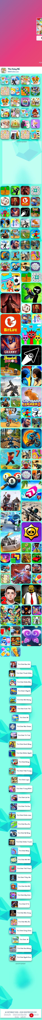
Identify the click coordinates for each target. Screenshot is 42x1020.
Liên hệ (23, 1017)
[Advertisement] (21, 986)
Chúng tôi (7, 1014)
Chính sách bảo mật (20, 1014)
